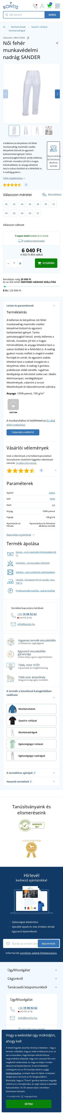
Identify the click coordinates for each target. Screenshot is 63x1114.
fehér (52, 498)
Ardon (52, 492)
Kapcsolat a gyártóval (19, 534)
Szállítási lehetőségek (34, 240)
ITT (22, 1096)
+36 (27, 614)
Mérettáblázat (54, 194)
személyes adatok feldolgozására (38, 953)
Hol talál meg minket (33, 1029)
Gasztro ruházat (39, 26)
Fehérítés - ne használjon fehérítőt (33, 562)
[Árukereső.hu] (31, 825)
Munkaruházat (18, 26)
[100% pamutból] (13, 406)
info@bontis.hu (26, 624)
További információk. (26, 463)
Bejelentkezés (48, 943)
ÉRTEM (29, 1104)
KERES (52, 14)
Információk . (31, 953)
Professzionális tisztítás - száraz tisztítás (35, 590)
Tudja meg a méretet (23, 432)
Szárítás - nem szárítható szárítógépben (35, 572)
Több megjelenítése (13, 178)
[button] (57, 93)
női (53, 504)
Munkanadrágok (17, 30)
